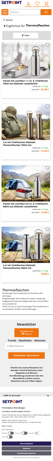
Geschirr (9, 19)
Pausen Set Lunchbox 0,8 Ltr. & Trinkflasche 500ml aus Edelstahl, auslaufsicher (25, 205)
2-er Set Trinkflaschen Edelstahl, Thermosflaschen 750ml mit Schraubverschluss (19, 145)
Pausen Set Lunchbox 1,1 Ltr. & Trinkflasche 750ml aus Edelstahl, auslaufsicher (25, 82)
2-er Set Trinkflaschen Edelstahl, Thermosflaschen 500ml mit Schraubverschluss (19, 268)
